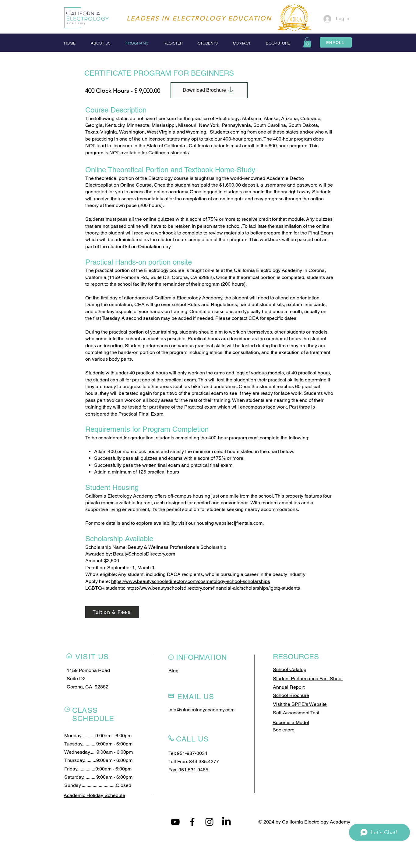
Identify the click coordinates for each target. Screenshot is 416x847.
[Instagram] (209, 822)
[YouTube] (175, 822)
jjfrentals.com (248, 523)
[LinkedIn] (226, 822)
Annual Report (289, 687)
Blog (173, 671)
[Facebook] (192, 822)
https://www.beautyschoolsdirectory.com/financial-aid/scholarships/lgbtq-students (213, 588)
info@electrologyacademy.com (201, 710)
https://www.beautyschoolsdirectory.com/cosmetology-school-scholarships (190, 581)
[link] (307, 42)
